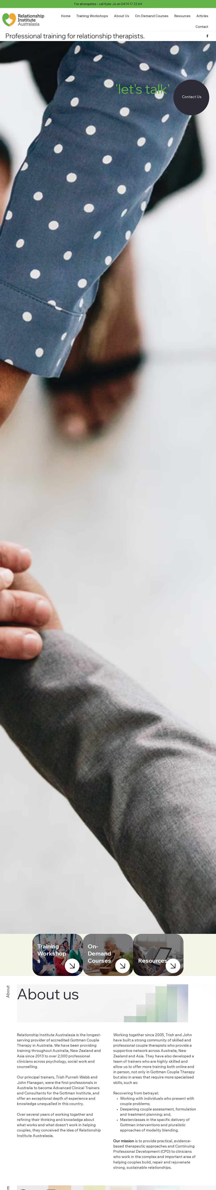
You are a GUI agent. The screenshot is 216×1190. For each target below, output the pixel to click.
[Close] (72, 965)
